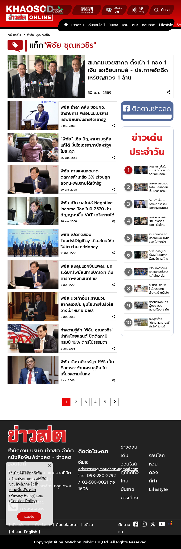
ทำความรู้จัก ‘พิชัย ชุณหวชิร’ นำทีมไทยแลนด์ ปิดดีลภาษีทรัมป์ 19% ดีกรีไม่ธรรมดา (87, 336)
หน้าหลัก (14, 34)
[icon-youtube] (162, 525)
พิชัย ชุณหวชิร (38, 34)
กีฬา (135, 25)
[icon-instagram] (144, 525)
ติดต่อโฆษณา (67, 525)
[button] (6, 544)
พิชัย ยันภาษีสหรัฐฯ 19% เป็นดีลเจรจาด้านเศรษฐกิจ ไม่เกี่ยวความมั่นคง (87, 367)
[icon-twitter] (153, 525)
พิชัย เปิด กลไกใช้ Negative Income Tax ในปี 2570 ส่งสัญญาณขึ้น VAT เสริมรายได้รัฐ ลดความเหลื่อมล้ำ (87, 211)
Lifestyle (166, 25)
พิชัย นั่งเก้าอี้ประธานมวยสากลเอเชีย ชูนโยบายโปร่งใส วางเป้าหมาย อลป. (87, 304)
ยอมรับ (29, 516)
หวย (125, 25)
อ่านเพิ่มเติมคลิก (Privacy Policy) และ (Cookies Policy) (26, 495)
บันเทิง (113, 25)
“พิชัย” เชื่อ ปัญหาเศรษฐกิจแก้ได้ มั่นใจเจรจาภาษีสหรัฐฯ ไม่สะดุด (86, 145)
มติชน (88, 525)
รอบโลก (157, 455)
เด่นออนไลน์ (96, 25)
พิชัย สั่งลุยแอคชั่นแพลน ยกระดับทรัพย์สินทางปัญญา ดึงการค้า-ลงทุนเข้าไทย (87, 272)
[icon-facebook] (135, 525)
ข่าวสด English (24, 532)
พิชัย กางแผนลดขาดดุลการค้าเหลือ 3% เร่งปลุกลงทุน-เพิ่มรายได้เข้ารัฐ (85, 177)
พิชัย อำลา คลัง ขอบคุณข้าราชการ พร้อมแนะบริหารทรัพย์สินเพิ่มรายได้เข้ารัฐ (84, 113)
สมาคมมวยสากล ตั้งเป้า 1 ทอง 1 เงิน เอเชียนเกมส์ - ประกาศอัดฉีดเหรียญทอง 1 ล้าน (128, 70)
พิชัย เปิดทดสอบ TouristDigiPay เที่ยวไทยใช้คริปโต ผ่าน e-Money (87, 240)
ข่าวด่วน (77, 25)
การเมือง (129, 497)
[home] (66, 25)
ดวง (153, 472)
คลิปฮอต (148, 25)
